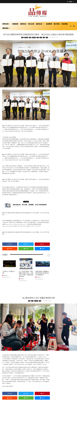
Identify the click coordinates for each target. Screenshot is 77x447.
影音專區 (65, 24)
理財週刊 (6, 275)
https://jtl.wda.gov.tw (8, 226)
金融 (47, 37)
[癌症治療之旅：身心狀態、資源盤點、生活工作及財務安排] (7, 205)
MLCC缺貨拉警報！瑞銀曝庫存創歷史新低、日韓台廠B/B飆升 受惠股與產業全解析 (26, 274)
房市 (37, 37)
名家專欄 (49, 24)
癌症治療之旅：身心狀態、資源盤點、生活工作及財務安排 (30, 204)
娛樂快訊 (23, 24)
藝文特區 (57, 24)
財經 (40, 300)
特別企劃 (31, 24)
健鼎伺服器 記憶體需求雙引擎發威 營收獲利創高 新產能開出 (42, 273)
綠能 (44, 37)
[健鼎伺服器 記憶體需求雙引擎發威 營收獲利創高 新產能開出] (42, 263)
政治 (40, 37)
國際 (30, 37)
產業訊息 (39, 24)
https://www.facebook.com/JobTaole (15, 224)
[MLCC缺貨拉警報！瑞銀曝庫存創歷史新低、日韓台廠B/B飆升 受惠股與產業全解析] (26, 263)
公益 (22, 37)
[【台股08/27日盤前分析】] (9, 263)
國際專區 (5, 28)
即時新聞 (5, 24)
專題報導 (15, 24)
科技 (32, 300)
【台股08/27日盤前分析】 (8, 272)
